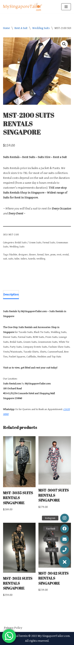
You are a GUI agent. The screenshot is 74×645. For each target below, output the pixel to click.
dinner (32, 254)
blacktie (13, 254)
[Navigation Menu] (66, 6)
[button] (64, 44)
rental (65, 254)
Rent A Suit (21, 28)
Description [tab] (11, 294)
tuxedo (31, 258)
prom (53, 254)
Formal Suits (49, 242)
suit (5, 258)
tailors (24, 258)
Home (6, 28)
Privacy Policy (13, 627)
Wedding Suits (41, 28)
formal (40, 254)
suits (10, 258)
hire (47, 254)
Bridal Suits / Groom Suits (28, 242)
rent (59, 254)
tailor (17, 258)
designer (23, 254)
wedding (40, 258)
